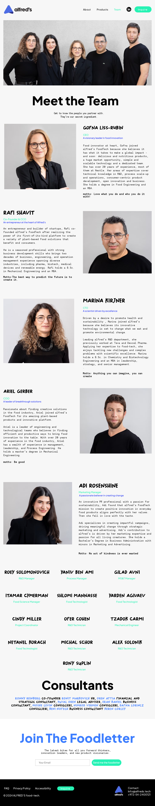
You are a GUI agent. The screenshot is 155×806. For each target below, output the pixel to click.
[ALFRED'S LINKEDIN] (129, 9)
